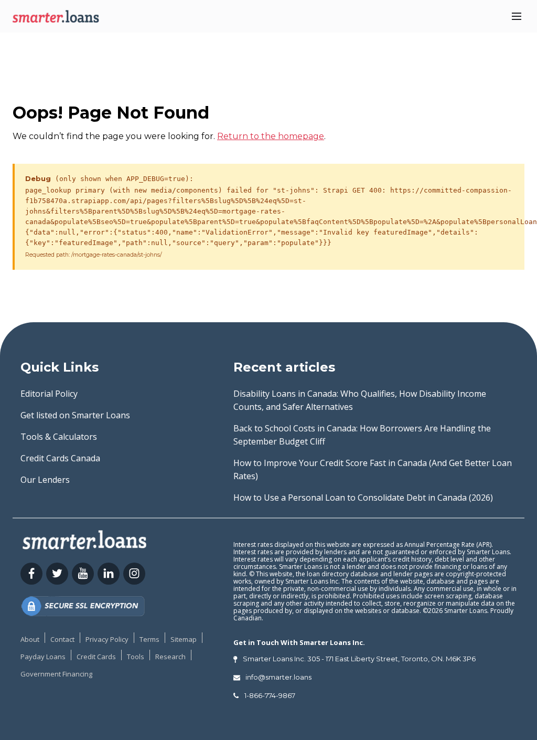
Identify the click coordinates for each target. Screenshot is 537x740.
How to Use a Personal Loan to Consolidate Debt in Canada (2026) (363, 497)
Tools (135, 656)
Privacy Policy (106, 639)
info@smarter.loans (278, 677)
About (29, 639)
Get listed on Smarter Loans (75, 415)
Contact (62, 639)
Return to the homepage (270, 136)
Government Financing (56, 674)
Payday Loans (43, 656)
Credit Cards (96, 656)
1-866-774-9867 (269, 695)
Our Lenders (45, 479)
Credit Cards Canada (60, 458)
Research (170, 656)
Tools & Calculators (58, 436)
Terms (149, 639)
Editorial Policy (49, 393)
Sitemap (183, 639)
